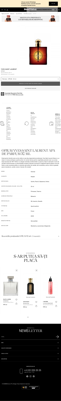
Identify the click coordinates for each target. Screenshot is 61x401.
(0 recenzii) (11, 74)
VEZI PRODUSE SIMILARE (30, 88)
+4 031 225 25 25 (32, 370)
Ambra (47, 181)
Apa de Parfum (19, 13)
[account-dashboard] (7, 10)
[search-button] (5, 9)
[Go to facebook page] (27, 376)
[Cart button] (59, 10)
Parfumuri (12, 13)
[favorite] (56, 10)
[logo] (30, 9)
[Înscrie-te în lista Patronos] (57, 337)
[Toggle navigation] (2, 10)
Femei (32, 211)
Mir (31, 201)
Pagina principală (5, 13)
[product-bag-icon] (16, 304)
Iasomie (35, 201)
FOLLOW (53, 3)
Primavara (33, 191)
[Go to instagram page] (30, 376)
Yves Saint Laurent (27, 13)
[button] (16, 270)
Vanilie (32, 181)
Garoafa (40, 201)
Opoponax (42, 181)
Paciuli (37, 181)
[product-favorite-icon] (16, 300)
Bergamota (47, 226)
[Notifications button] (53, 10)
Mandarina (34, 226)
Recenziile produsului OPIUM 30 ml (21, 236)
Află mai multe (19, 94)
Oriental (33, 171)
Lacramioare (40, 226)
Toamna (39, 191)
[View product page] (30, 284)
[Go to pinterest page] (34, 376)
